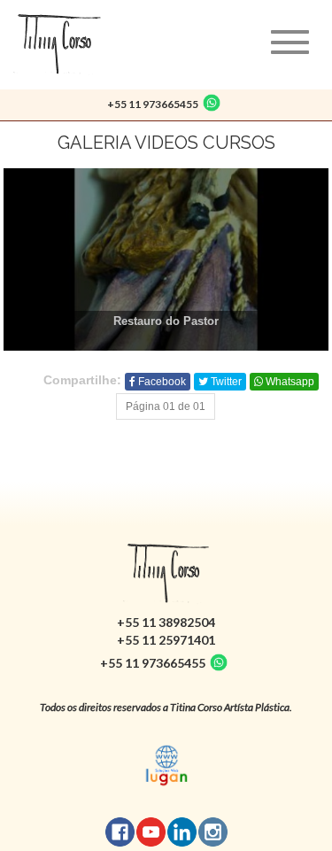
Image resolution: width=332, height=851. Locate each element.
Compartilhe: (82, 380)
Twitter (225, 381)
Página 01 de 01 (165, 406)
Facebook (160, 381)
